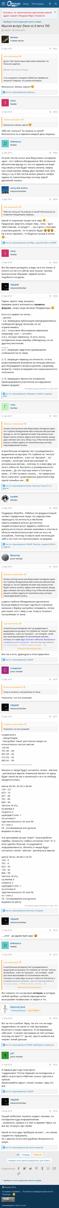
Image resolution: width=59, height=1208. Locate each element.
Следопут (16, 668)
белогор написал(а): (13, 687)
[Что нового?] (50, 4)
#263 (55, 152)
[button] (3, 4)
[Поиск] (55, 4)
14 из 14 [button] (37, 1154)
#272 (55, 930)
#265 (55, 262)
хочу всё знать (19, 187)
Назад (26, 1154)
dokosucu (15, 141)
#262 (55, 112)
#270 (55, 679)
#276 (55, 1111)
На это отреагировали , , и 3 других (27, 487)
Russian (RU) (10, 1187)
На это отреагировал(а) (20, 92)
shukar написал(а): (12, 119)
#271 (55, 716)
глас (12, 404)
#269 (55, 566)
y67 (12, 1053)
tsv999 (14, 496)
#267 (55, 416)
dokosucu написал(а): (13, 423)
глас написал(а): (11, 623)
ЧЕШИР (7, 30)
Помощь (6, 1194)
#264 (55, 199)
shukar (14, 37)
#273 (55, 954)
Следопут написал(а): (13, 724)
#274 (55, 1018)
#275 (55, 1064)
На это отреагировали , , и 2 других (29, 545)
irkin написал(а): (10, 56)
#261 (55, 48)
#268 (55, 508)
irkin (13, 100)
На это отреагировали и (24, 910)
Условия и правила (11, 1191)
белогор (15, 555)
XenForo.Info (21, 1205)
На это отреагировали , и (31, 242)
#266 (55, 296)
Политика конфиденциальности (37, 1191)
